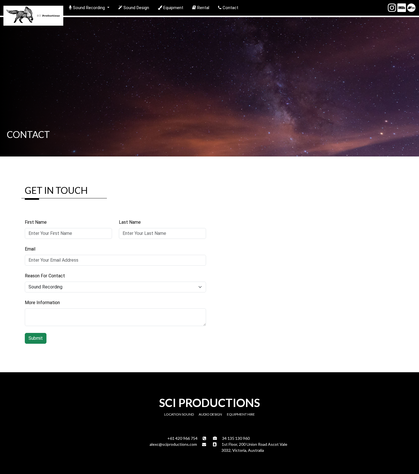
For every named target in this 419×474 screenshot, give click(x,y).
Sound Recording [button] (89, 7)
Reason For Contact (45, 275)
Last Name (130, 222)
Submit (36, 338)
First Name (36, 222)
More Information (42, 302)
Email (30, 249)
